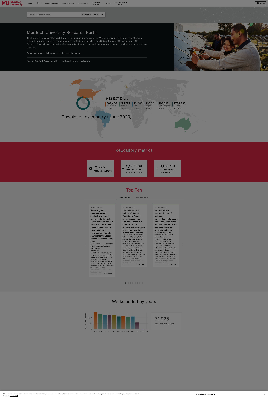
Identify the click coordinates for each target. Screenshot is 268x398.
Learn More (13, 396)
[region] (134, 394)
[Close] (264, 394)
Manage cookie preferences (205, 394)
